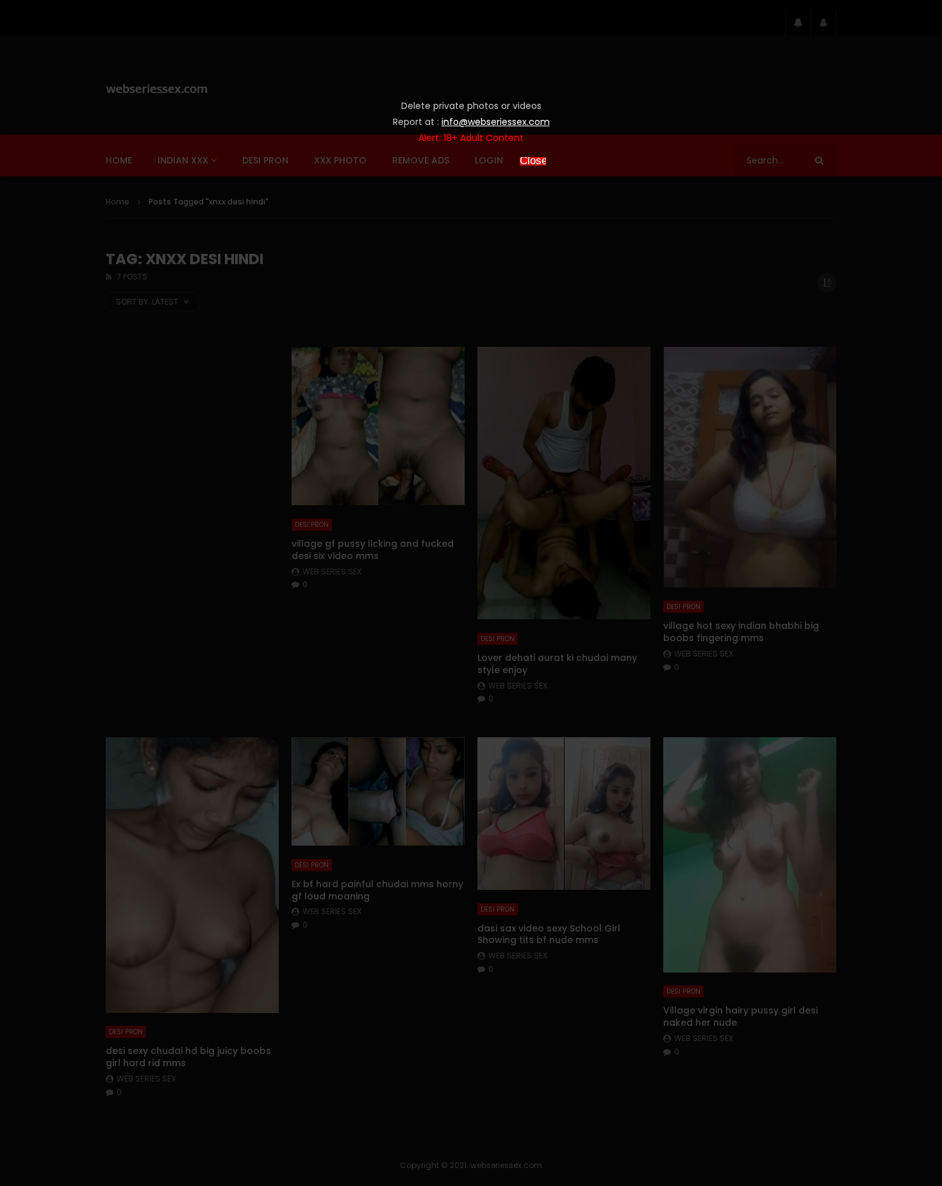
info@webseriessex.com (496, 121)
